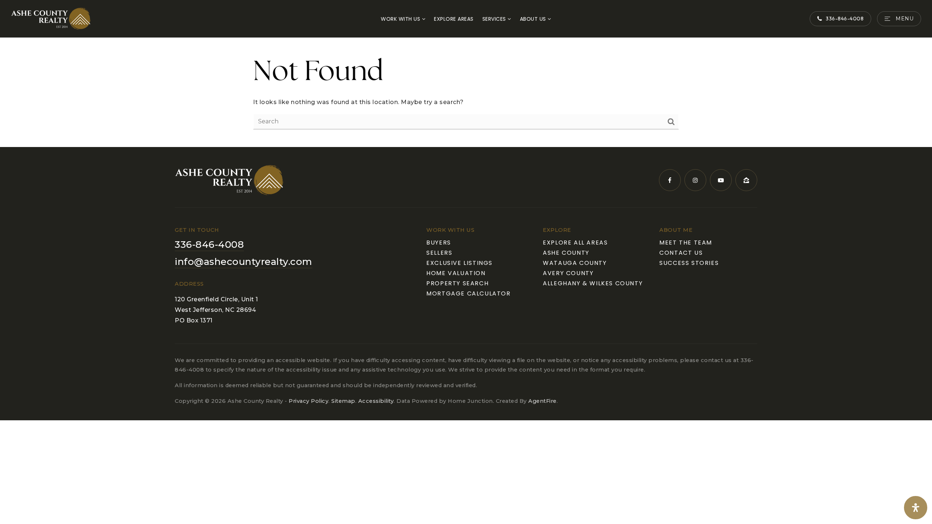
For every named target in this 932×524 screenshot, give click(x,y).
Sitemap (343, 401)
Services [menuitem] (495, 19)
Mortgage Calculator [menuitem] (468, 293)
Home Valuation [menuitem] (455, 273)
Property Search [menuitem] (457, 283)
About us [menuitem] (534, 19)
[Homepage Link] (51, 18)
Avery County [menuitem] (568, 273)
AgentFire (542, 401)
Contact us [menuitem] (681, 253)
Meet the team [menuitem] (685, 242)
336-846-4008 (845, 18)
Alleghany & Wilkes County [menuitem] (593, 283)
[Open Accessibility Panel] (915, 507)
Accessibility (376, 401)
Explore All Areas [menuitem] (575, 242)
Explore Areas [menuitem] (454, 19)
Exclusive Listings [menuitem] (459, 263)
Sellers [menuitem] (439, 253)
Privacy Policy (308, 401)
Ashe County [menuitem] (566, 253)
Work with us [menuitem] (401, 19)
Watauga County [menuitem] (575, 263)
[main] (466, 92)
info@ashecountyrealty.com (243, 261)
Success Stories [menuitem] (689, 263)
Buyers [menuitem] (438, 242)
